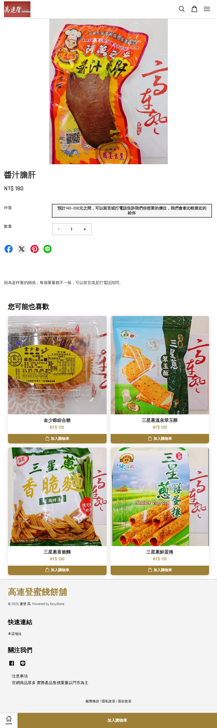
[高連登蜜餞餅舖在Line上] (22, 666)
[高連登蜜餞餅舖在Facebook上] (11, 666)
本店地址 (15, 634)
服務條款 (92, 701)
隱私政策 (108, 701)
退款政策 (125, 701)
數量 (8, 226)
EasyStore (57, 604)
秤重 (8, 207)
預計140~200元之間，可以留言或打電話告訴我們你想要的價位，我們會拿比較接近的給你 (131, 211)
